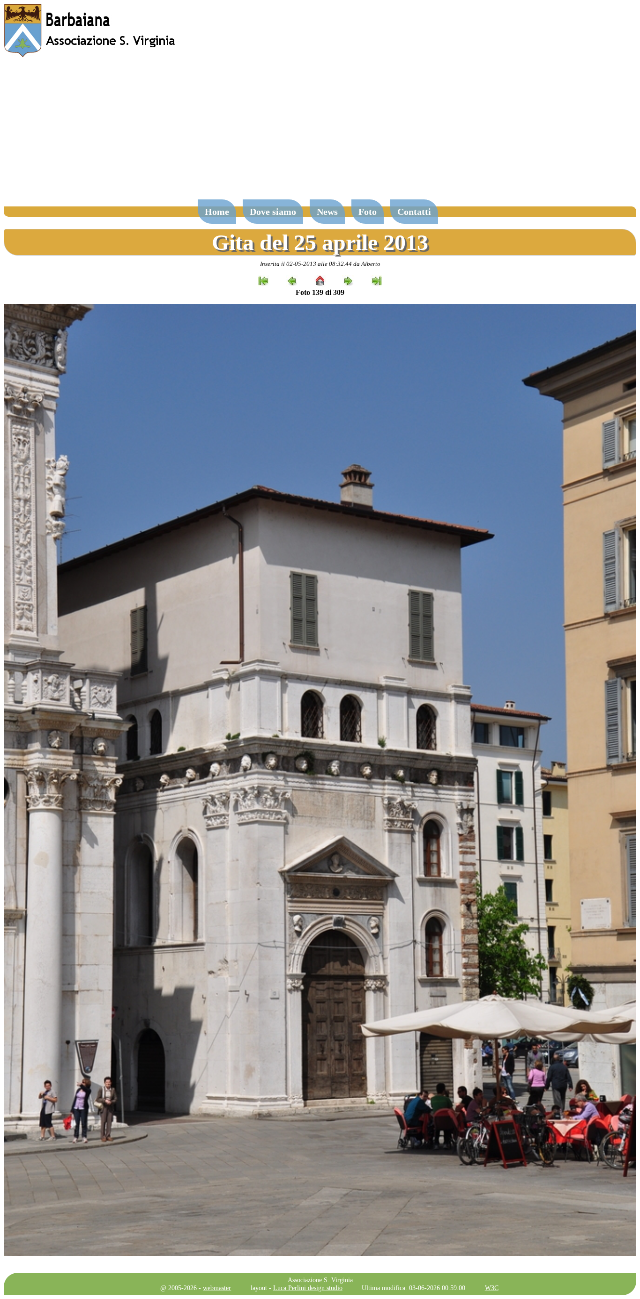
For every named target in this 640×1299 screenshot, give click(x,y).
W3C (492, 1288)
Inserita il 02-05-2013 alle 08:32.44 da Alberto (320, 263)
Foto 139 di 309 (320, 292)
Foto (367, 211)
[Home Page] (90, 55)
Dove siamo (273, 211)
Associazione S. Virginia (320, 1280)
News (327, 211)
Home (217, 211)
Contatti (414, 211)
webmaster (217, 1288)
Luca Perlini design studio (307, 1288)
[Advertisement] (320, 132)
